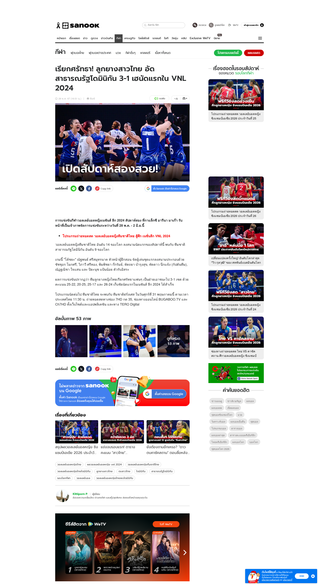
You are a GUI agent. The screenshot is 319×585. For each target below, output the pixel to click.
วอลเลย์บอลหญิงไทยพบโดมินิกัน (114, 478)
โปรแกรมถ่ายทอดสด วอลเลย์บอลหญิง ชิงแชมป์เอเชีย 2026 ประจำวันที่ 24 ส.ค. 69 (235, 309)
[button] (145, 25)
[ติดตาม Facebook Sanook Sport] (236, 373)
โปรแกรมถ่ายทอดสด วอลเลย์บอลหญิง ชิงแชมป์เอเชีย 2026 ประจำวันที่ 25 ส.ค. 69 (235, 118)
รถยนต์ (156, 38)
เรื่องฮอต (74, 38)
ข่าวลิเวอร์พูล (234, 401)
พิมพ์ (92, 98)
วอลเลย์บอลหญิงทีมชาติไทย (143, 464)
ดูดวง (94, 38)
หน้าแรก (61, 38)
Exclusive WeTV (200, 38)
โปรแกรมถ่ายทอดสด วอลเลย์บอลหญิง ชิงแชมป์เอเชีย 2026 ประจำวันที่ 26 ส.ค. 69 (235, 215)
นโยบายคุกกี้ (287, 580)
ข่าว (85, 38)
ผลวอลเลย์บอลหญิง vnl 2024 (104, 464)
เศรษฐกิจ (129, 38)
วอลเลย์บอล (83, 478)
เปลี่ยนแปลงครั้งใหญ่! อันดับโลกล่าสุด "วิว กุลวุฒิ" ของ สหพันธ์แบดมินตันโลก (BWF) (236, 262)
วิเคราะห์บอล (218, 421)
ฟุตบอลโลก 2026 (220, 449)
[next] (185, 552)
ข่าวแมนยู (217, 401)
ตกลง (301, 576)
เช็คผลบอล (233, 408)
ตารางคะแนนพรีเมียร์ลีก (242, 435)
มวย (240, 414)
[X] (81, 188)
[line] (73, 188)
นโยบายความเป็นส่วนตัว (270, 580)
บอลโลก (253, 442)
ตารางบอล (236, 428)
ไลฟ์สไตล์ (143, 38)
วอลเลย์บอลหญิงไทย (69, 464)
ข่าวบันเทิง (107, 38)
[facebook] (89, 188)
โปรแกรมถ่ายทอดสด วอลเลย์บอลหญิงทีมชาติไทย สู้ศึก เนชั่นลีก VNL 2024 (116, 236)
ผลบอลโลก (238, 442)
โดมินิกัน (140, 471)
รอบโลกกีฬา (64, 478)
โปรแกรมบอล (219, 428)
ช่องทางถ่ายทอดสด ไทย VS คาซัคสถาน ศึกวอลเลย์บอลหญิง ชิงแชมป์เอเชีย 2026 (233, 355)
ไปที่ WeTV (166, 524)
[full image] (71, 341)
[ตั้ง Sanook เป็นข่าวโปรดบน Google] (122, 391)
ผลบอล (250, 401)
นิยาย (217, 38)
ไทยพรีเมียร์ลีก (219, 442)
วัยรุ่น (174, 38)
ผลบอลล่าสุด (218, 435)
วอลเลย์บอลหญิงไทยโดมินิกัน (73, 471)
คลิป (184, 38)
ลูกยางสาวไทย (104, 471)
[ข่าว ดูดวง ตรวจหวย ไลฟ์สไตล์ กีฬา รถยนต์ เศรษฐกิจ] (77, 25)
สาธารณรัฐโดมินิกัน (162, 471)
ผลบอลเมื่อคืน (238, 421)
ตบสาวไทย (124, 471)
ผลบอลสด (217, 408)
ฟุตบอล (254, 421)
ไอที (166, 38)
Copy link (106, 188)
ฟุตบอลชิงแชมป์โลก (222, 414)
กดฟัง (162, 98)
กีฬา (118, 38)
